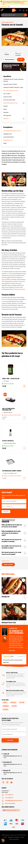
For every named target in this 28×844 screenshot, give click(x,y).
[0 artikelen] (2, 10)
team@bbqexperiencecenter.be (13, 800)
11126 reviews (20, 656)
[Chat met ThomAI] (14, 67)
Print (21, 59)
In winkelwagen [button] (24, 386)
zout (19, 199)
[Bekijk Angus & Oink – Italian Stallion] (14, 374)
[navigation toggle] (26, 10)
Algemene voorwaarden (14, 837)
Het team (21, 702)
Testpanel (5, 709)
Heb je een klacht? (10, 803)
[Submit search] (25, 15)
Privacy (22, 837)
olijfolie (24, 213)
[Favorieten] (20, 10)
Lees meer (12, 650)
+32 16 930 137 (9, 794)
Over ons (14, 706)
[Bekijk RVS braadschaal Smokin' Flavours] (14, 466)
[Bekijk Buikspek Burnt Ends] (14, 614)
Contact (5, 702)
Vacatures (13, 702)
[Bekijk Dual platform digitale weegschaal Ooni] (14, 405)
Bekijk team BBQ (8, 564)
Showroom (5, 706)
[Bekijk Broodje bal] (14, 588)
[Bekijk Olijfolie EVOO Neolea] (14, 436)
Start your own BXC (14, 839)
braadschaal (12, 275)
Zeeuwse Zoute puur (20, 289)
